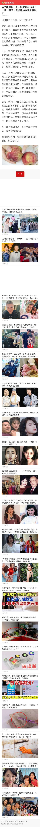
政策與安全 (10, 824)
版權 (21, 824)
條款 (15, 824)
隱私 (18, 824)
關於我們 (3, 824)
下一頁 (20, 174)
